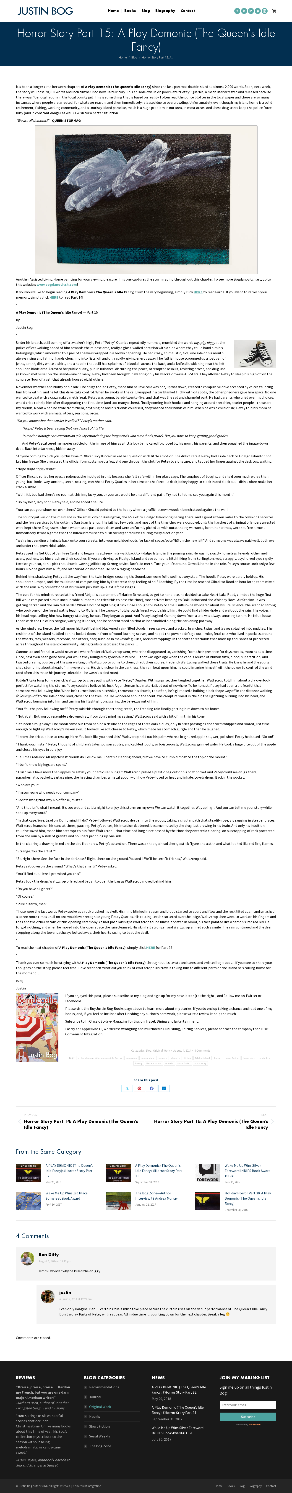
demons (175, 1058)
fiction (187, 1058)
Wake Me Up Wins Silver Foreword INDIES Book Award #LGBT (247, 1170)
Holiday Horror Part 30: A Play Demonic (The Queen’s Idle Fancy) (248, 1198)
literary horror (153, 1063)
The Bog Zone (100, 1446)
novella (169, 1063)
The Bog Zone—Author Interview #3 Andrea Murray (156, 1196)
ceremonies (147, 1058)
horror (217, 1058)
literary (138, 1063)
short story (200, 1063)
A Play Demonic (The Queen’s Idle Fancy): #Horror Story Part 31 (158, 1170)
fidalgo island (202, 1058)
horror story (249, 1058)
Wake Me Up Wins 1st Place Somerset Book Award (67, 1196)
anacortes (131, 1058)
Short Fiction (99, 1426)
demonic (162, 1058)
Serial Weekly (99, 1436)
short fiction (183, 1063)
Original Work (161, 1051)
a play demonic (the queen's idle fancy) (100, 1058)
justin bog (265, 1058)
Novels (94, 1416)
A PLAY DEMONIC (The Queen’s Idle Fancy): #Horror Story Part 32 (69, 1170)
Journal (95, 1397)
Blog (148, 1051)
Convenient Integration (87, 1486)
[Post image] (28, 1173)
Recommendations (104, 1387)
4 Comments (202, 1051)
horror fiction (232, 1058)
